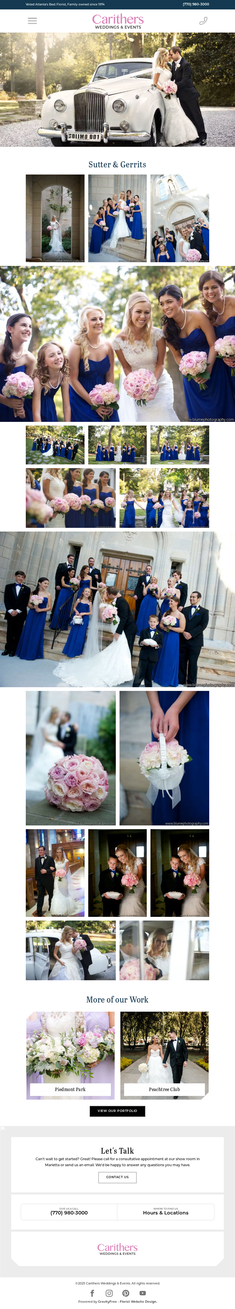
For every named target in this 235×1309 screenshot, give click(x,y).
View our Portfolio (117, 1111)
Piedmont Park (70, 1089)
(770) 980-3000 (196, 4)
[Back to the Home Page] (118, 21)
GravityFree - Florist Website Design (127, 1302)
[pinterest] (125, 1293)
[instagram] (109, 1293)
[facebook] (92, 1293)
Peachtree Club (164, 1089)
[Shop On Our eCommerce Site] (117, 1249)
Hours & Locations (166, 1211)
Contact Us (117, 1177)
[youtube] (142, 1293)
